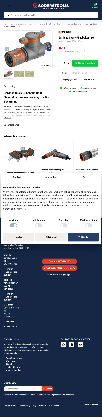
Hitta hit (9, 269)
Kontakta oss (11, 327)
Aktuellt (9, 364)
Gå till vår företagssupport (59, 274)
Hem (6, 24)
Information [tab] (51, 177)
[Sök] (8, 15)
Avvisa (18, 237)
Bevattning (50, 24)
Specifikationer (11, 125)
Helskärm (45, 66)
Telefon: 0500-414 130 (59, 261)
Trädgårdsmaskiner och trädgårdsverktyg (27, 24)
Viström (95, 405)
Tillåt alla (83, 237)
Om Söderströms (14, 358)
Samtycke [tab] (17, 177)
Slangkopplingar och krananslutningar (72, 24)
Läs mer (7, 117)
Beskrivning (9, 86)
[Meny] (5, 6)
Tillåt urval (51, 237)
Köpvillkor (10, 361)
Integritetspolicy (13, 370)
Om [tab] (84, 177)
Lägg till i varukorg (86, 63)
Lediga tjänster (13, 367)
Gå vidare (47, 389)
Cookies (56, 406)
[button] (49, 49)
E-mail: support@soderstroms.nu (59, 268)
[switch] (38, 225)
